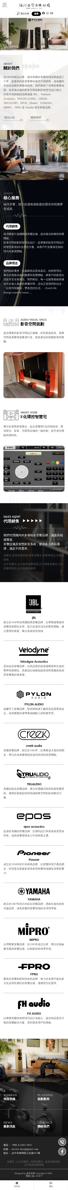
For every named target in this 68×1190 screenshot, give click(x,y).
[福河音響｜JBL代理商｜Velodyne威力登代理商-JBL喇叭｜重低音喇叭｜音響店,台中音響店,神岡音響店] (34, 6)
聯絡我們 (36, 117)
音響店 (10, 1161)
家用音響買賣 (52, 1161)
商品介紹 (9, 117)
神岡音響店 (37, 1161)
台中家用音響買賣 (34, 1165)
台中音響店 (22, 1161)
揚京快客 (30, 1173)
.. (52, 1173)
